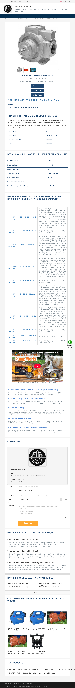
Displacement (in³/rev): (16, 182)
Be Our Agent (37, 95)
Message (11, 505)
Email (10, 486)
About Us (8, 684)
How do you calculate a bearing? (23, 540)
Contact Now (37, 86)
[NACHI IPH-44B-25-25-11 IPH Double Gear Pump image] (37, 45)
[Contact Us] (70, 344)
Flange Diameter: (13, 169)
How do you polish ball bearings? (23, 551)
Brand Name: (12, 132)
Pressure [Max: (12, 165)
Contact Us (15, 684)
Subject (11, 495)
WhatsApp (37, 91)
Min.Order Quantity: (15, 140)
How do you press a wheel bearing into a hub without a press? (33, 563)
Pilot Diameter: (12, 161)
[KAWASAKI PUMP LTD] (8, 9)
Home (6, 19)
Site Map (22, 684)
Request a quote (23, 1)
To (9, 491)
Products (12, 19)
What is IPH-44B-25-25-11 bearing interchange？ (37, 81)
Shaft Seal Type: (13, 173)
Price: (10, 144)
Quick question (10, 501)
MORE (36, 592)
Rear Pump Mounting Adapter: (18, 186)
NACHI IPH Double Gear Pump (24, 19)
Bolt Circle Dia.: (13, 178)
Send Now (28, 523)
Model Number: (13, 136)
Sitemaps (29, 684)
